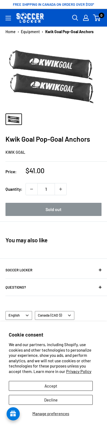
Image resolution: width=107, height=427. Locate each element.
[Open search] (75, 18)
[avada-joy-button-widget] (13, 413)
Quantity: (13, 189)
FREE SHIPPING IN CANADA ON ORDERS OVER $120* (53, 4)
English (14, 315)
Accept (50, 385)
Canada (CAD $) (50, 315)
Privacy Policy (78, 371)
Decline (51, 399)
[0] (97, 18)
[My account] (86, 18)
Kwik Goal (15, 152)
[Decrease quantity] (31, 189)
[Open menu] (8, 18)
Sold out (53, 209)
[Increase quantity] (60, 189)
